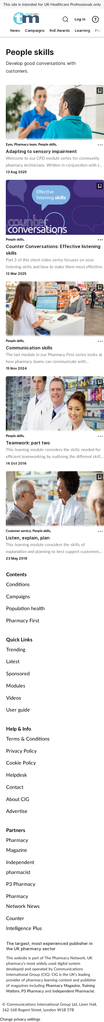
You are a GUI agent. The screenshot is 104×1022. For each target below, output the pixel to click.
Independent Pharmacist (73, 991)
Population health (25, 608)
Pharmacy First (22, 620)
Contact (14, 787)
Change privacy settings (20, 1019)
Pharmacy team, (26, 144)
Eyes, (10, 144)
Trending (15, 649)
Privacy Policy (21, 751)
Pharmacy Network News (23, 901)
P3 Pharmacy (20, 884)
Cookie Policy (21, 763)
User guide (18, 710)
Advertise (16, 811)
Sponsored (18, 673)
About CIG (17, 799)
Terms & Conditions (28, 739)
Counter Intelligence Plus (24, 923)
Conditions (18, 584)
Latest (12, 661)
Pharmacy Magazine (17, 845)
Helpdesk (16, 775)
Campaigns (18, 596)
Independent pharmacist (20, 867)
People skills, (47, 144)
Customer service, (19, 531)
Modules (15, 686)
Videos (13, 698)
